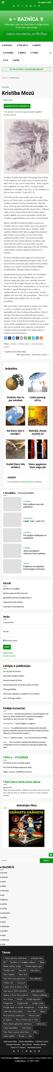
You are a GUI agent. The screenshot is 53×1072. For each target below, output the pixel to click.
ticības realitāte (9, 1036)
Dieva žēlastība (35, 979)
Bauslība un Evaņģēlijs (11, 589)
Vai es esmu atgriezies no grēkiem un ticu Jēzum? (21, 694)
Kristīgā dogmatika (33, 999)
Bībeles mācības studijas (12, 966)
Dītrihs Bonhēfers (26, 1042)
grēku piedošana (37, 991)
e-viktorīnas (4, 940)
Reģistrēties (8, 653)
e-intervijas (4, 891)
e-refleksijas (28, 518)
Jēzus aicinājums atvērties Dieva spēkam (12, 551)
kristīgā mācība (22, 1003)
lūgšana (42, 1012)
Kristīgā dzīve (8, 1003)
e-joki (2, 895)
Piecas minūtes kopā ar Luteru (27, 1020)
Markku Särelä (8, 100)
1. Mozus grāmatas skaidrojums (15, 958)
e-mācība (3, 904)
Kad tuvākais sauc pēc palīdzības (12, 504)
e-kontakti (7, 45)
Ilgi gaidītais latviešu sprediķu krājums (17, 598)
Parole (6, 632)
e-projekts (22, 45)
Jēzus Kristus (8, 999)
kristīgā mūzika (37, 1003)
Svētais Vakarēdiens (10, 1028)
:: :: (20, 1061)
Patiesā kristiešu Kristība (12, 680)
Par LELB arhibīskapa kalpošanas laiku (17, 767)
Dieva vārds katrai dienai (25, 781)
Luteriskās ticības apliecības (13, 607)
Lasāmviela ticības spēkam (13, 602)
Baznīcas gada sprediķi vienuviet (15, 593)
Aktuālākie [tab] (10, 493)
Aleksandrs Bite (10, 1042)
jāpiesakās (29, 482)
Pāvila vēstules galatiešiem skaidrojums (17, 1024)
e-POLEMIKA (8, 53)
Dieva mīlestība (9, 975)
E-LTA (5, 60)
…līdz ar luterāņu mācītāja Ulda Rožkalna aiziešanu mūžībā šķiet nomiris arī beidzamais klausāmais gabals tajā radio (25, 744)
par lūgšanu (7, 1020)
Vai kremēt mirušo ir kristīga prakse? (16, 763)
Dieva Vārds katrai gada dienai (14, 979)
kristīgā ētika (43, 1007)
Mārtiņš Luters (34, 1016)
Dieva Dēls (22, 971)
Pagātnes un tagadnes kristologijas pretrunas (12, 566)
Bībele (42, 962)
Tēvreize (21, 1036)
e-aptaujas (4, 877)
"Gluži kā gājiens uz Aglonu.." (25, 724)
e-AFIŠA (16, 60)
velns (30, 1036)
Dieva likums (35, 971)
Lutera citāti (31, 1012)
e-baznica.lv (21, 983)
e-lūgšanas (4, 900)
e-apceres (5, 87)
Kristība (13, 344)
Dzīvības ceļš (8, 983)
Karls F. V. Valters (18, 1048)
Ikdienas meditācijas (39, 995)
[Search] (50, 53)
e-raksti (26, 563)
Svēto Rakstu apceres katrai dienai (16, 1032)
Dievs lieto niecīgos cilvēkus (13, 676)
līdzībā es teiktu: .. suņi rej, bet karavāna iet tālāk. (29, 738)
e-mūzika (3, 909)
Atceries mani (11, 641)
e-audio (3, 882)
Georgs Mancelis (13, 1045)
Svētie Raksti (27, 1028)
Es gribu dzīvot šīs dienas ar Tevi (15, 987)
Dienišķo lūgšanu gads (33, 966)
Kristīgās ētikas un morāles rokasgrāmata (18, 1007)
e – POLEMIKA (19, 757)
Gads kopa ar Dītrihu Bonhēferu (15, 991)
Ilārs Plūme (27, 1045)
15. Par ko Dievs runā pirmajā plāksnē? (26, 69)
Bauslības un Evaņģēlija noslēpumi (23, 962)
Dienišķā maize (8, 971)
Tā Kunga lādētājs (9, 689)
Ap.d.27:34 (7, 788)
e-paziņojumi (5, 913)
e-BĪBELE (22, 53)
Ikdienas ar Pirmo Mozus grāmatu (16, 995)
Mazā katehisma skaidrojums (14, 1016)
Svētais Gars (40, 1024)
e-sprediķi (4, 931)
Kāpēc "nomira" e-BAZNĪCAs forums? (17, 772)
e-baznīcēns (8, 622)
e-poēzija (3, 917)
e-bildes (3, 886)
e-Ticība (34, 53)
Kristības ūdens (23, 344)
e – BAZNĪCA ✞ (26, 19)
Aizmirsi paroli (9, 656)
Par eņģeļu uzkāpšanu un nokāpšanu (12, 535)
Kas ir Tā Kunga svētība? (12, 698)
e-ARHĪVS (37, 45)
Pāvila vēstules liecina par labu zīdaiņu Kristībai (21, 685)
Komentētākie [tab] (26, 493)
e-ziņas (2, 944)
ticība (35, 1032)
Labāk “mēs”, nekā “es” (12, 520)
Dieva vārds (23, 975)
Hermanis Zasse (34, 1048)
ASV (4, 962)
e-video (3, 935)
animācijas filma (37, 958)
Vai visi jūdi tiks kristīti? (12, 671)
